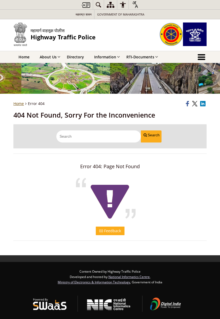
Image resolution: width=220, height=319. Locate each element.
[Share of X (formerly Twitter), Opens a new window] (195, 103)
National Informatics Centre (129, 277)
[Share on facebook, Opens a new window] (188, 103)
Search (154, 135)
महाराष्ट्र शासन (83, 14)
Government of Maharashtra (120, 14)
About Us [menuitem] (48, 56)
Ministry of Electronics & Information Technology (94, 282)
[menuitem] (98, 4)
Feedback (112, 230)
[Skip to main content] (86, 5)
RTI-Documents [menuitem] (140, 56)
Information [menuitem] (105, 56)
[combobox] (135, 4)
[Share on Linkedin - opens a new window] (203, 103)
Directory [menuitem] (75, 56)
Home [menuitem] (24, 56)
